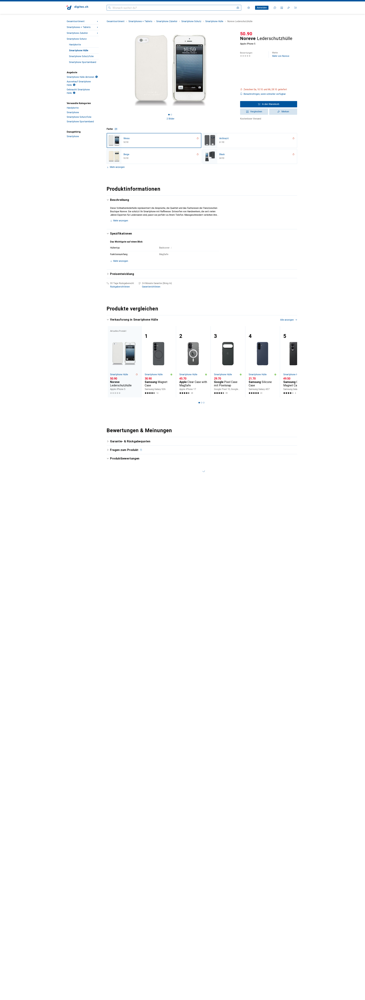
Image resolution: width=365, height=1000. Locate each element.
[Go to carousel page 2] (201, 402)
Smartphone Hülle (78, 50)
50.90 (246, 33)
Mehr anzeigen (117, 167)
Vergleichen (256, 111)
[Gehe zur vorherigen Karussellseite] (112, 362)
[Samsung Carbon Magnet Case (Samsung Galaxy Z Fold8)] (297, 361)
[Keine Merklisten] (288, 7)
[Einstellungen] (248, 7)
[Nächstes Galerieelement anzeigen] (235, 70)
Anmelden (262, 7)
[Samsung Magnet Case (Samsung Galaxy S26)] (158, 361)
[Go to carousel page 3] (203, 402)
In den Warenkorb (270, 104)
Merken (285, 111)
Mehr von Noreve (280, 54)
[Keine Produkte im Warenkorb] (295, 7)
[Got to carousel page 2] (171, 114)
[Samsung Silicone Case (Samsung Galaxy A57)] (262, 361)
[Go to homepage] (77, 8)
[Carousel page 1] (169, 114)
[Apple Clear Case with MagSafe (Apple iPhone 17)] (193, 361)
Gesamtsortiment (76, 21)
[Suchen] (109, 8)
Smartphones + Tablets (79, 27)
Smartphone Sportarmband (82, 62)
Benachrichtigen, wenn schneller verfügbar (265, 94)
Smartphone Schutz (77, 39)
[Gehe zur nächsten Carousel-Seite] (292, 362)
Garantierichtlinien (151, 286)
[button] (268, 89)
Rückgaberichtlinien (120, 286)
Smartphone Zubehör (77, 33)
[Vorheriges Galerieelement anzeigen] (106, 70)
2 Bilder (170, 118)
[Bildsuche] (237, 8)
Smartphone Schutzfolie (81, 56)
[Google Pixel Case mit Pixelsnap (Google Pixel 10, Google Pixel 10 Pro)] (228, 361)
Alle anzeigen (287, 319)
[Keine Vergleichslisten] (281, 7)
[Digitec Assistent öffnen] (275, 7)
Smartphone (73, 112)
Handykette (75, 44)
